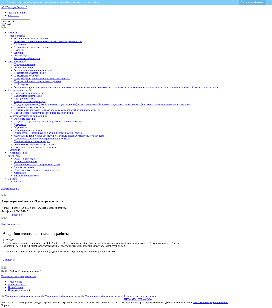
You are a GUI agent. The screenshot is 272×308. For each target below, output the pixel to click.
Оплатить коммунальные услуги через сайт (37, 170)
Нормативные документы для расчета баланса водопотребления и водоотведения (58, 110)
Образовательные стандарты (29, 130)
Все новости (9, 259)
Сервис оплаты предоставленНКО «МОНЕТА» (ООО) (140, 298)
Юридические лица (24, 64)
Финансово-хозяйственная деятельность (35, 144)
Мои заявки (20, 172)
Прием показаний (17, 152)
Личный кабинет (17, 12)
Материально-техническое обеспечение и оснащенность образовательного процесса (59, 135)
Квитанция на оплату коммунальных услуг (37, 164)
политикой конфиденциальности (210, 302)
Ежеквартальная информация (29, 101)
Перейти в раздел (10, 224)
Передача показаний (19, 290)
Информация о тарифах (26, 75)
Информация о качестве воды (30, 73)
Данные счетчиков (24, 167)
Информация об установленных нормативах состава (42, 78)
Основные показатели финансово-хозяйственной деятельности (48, 41)
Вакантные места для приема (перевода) (35, 147)
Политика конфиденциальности (18, 276)
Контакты (13, 15)
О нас (11, 178)
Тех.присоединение (18, 90)
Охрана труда (21, 55)
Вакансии (19, 50)
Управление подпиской (26, 175)
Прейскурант (21, 84)
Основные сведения (24, 118)
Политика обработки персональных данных (37, 81)
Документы (20, 124)
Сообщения (20, 44)
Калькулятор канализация (28, 95)
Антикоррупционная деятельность (32, 47)
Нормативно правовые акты (29, 107)
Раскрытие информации (27, 58)
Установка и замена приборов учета (33, 70)
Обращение (14, 149)
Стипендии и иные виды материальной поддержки (41, 138)
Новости (12, 32)
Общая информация (24, 158)
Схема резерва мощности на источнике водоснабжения (43, 112)
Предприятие (15, 35)
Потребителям (16, 61)
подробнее (17, 214)
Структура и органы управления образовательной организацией (48, 121)
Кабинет (12, 155)
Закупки (18, 52)
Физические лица (23, 67)
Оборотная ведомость (25, 161)
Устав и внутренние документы (31, 38)
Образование (21, 127)
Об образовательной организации (26, 116)
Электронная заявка (24, 98)
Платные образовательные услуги (32, 141)
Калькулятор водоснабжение (29, 93)
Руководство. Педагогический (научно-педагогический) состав (48, 133)
